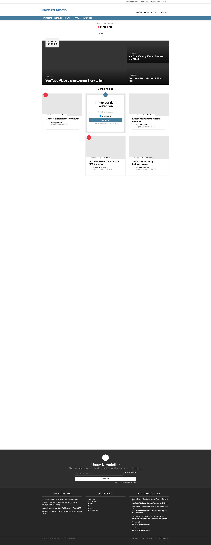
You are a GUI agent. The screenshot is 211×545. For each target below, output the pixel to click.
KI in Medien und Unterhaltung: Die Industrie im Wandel (147, 516)
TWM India (164, 2)
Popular (148, 13)
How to (67, 18)
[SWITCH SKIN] (160, 18)
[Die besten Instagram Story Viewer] (62, 104)
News (90, 506)
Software (76, 18)
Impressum (149, 538)
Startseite (47, 18)
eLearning (58, 18)
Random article (144, 2)
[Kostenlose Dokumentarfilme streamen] (149, 104)
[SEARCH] (167, 18)
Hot (155, 13)
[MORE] (77, 131)
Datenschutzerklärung (162, 538)
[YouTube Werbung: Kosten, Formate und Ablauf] (148, 52)
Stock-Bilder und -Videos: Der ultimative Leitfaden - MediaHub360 (150, 499)
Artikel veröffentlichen (132, 2)
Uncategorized (93, 510)
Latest (139, 13)
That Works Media (154, 2)
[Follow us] (163, 18)
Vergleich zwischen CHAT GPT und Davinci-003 (150, 519)
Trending (164, 13)
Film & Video (87, 18)
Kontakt (142, 538)
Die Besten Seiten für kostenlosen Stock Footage (60, 499)
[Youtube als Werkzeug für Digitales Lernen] (149, 147)
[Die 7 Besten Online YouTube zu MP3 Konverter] (105, 147)
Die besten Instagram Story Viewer (62, 118)
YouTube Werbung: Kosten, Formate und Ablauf (150, 503)
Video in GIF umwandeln (141, 524)
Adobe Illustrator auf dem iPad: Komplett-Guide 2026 (61, 508)
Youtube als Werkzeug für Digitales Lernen (144, 163)
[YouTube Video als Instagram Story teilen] (84, 63)
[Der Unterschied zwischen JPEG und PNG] (148, 74)
